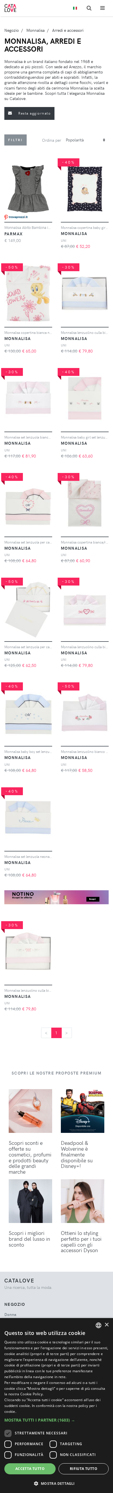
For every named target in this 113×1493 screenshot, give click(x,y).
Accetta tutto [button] (30, 1468)
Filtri (15, 140)
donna (10, 1314)
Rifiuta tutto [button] (83, 1468)
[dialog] (56, 1405)
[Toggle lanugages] (75, 8)
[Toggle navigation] (102, 8)
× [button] (106, 1325)
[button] (56, 1420)
